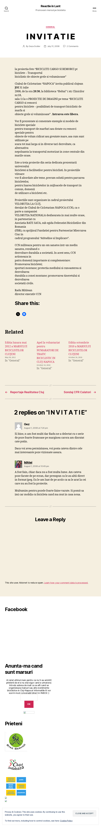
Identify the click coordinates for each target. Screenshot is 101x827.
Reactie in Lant (50, 6)
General (50, 27)
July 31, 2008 (53, 46)
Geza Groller (34, 46)
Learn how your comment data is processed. (66, 582)
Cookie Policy (66, 820)
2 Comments (72, 46)
